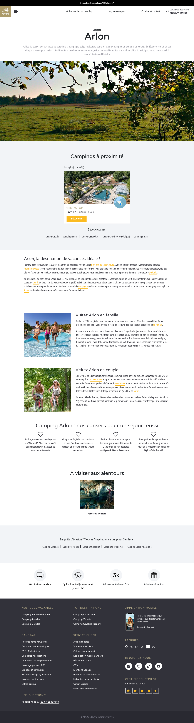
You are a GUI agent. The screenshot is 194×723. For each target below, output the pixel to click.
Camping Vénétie (82, 619)
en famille (157, 324)
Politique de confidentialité (86, 674)
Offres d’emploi (29, 684)
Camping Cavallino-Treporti (87, 624)
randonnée (120, 383)
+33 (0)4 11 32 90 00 (49, 702)
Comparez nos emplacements (37, 660)
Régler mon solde (82, 660)
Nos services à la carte (33, 679)
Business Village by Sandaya (36, 674)
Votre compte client (83, 646)
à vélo (26, 290)
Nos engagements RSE (33, 665)
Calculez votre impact (84, 651)
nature (137, 391)
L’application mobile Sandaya (88, 656)
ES (142, 647)
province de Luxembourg (102, 264)
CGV (75, 665)
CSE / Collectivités (31, 651)
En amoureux (96, 379)
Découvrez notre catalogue (35, 646)
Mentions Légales (82, 670)
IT (159, 647)
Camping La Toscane (84, 614)
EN (136, 647)
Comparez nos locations (34, 656)
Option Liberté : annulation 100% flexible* (97, 3)
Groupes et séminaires (33, 670)
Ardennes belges (31, 268)
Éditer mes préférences (85, 688)
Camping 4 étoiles (31, 619)
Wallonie (153, 272)
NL (131, 647)
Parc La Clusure (77, 212)
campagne (83, 286)
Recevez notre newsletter (34, 642)
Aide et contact (81, 642)
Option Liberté (80, 684)
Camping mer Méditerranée (36, 614)
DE (153, 647)
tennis (36, 282)
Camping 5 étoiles (31, 624)
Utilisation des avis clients (86, 679)
